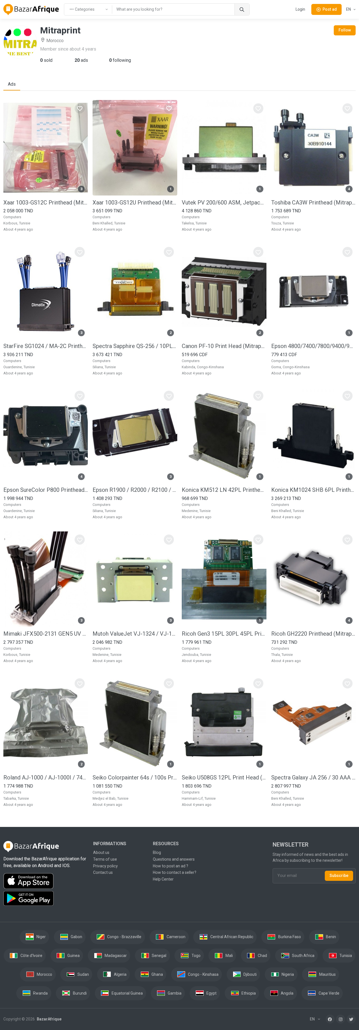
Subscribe (339, 875)
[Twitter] (351, 1019)
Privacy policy (105, 866)
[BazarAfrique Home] (31, 9)
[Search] (241, 9)
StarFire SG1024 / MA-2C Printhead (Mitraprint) (45, 346)
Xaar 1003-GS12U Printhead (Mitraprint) (135, 202)
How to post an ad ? (170, 866)
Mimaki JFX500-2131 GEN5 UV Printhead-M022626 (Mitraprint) (45, 633)
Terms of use (105, 859)
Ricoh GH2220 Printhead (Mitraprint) (313, 633)
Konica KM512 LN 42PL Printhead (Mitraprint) (224, 489)
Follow (345, 30)
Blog (157, 852)
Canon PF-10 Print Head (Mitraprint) (224, 346)
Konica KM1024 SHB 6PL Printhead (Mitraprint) (313, 489)
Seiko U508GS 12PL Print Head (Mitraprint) (224, 777)
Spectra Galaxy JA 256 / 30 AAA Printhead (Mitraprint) (313, 777)
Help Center (163, 879)
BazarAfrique (49, 1019)
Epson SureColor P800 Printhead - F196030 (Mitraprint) (45, 489)
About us (101, 852)
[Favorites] (80, 108)
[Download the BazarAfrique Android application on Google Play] (44, 898)
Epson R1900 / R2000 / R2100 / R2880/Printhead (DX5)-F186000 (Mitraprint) (135, 489)
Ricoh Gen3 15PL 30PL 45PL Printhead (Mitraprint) (224, 633)
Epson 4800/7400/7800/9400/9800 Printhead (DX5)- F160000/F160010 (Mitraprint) (313, 346)
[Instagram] (340, 1019)
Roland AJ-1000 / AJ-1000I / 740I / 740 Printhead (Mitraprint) (45, 777)
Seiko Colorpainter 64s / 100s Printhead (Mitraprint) (135, 777)
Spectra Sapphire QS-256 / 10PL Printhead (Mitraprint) (135, 346)
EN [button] (349, 9)
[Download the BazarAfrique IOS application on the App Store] (44, 881)
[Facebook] (330, 1019)
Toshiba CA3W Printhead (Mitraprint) (313, 202)
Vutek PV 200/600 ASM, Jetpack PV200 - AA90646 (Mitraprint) (224, 202)
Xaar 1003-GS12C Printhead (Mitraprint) (45, 202)
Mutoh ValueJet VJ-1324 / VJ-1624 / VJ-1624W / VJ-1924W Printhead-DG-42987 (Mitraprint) (135, 633)
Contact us (103, 872)
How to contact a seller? (174, 872)
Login (300, 9)
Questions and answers (174, 859)
